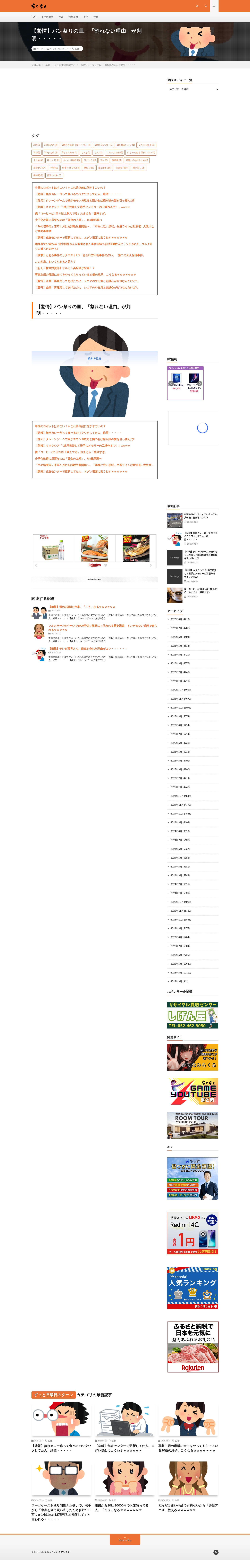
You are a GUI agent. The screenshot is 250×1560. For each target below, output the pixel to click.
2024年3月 (176, 875)
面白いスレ (54, 175)
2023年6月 (176, 955)
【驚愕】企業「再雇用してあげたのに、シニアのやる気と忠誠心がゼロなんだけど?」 (87, 281)
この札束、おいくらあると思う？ (55, 261)
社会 (95, 17)
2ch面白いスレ (103, 145)
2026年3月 (176, 663)
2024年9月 (176, 822)
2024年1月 (176, 893)
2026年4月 (176, 655)
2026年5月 (176, 646)
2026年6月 (176, 637)
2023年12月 (177, 902)
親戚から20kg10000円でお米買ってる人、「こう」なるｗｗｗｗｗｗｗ (122, 1508)
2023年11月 (177, 911)
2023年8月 (176, 937)
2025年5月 (176, 752)
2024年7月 (176, 840)
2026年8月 (176, 619)
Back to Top (125, 1540)
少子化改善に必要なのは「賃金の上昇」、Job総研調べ (68, 220)
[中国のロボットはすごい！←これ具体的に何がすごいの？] (174, 520)
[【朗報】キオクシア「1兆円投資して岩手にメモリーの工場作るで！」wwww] (174, 576)
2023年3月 (176, 981)
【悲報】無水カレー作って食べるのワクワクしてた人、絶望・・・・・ (78, 194)
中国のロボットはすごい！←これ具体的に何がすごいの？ (70, 187)
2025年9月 (176, 716)
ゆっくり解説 (71, 160)
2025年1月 (176, 787)
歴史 (89, 168)
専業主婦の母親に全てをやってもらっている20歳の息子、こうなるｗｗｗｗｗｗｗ (85, 274)
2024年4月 (176, 867)
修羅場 (116, 160)
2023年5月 (176, 964)
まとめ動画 (47, 17)
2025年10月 (177, 708)
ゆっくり (53, 160)
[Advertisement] (94, 102)
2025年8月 (176, 725)
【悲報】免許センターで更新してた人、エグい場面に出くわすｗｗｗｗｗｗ (81, 237)
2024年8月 (176, 831)
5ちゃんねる (69, 153)
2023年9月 (176, 928)
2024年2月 (176, 884)
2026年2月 (176, 672)
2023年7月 (176, 946)
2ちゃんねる (146, 145)
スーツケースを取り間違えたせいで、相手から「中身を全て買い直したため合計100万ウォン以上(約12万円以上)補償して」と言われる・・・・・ (61, 1512)
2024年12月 (177, 796)
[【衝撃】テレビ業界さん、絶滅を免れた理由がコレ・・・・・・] (39, 654)
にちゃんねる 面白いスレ (141, 153)
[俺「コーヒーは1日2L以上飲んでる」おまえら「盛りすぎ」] (174, 595)
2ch (36, 145)
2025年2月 (176, 778)
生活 (85, 17)
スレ (103, 160)
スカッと (90, 160)
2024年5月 (176, 858)
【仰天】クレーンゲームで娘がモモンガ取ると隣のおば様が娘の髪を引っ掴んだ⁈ (84, 200)
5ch (36, 153)
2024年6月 (176, 849)
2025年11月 (177, 699)
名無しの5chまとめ (137, 160)
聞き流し (138, 168)
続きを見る (94, 358)
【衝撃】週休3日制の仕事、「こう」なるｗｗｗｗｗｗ (81, 607)
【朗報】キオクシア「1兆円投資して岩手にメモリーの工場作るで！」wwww (82, 207)
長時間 (38, 175)
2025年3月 (176, 769)
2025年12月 (177, 690)
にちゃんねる (115, 153)
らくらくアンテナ (61, 1552)
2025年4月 (176, 761)
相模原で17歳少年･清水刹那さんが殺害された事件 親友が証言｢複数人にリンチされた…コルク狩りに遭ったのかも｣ (93, 246)
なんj (98, 153)
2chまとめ (50, 145)
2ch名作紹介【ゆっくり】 (76, 145)
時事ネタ (73, 17)
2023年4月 (176, 973)
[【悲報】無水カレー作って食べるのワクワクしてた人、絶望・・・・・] (174, 539)
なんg (85, 153)
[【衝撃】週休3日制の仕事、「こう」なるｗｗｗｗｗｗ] (39, 612)
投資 (61, 17)
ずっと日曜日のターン (60, 49)
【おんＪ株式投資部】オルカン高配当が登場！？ (65, 268)
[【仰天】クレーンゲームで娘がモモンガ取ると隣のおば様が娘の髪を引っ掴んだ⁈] (174, 557)
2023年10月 (177, 920)
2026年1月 (176, 681)
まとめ (38, 160)
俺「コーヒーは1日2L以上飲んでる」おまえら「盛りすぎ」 (71, 213)
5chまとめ (50, 153)
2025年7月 (176, 734)
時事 (54, 168)
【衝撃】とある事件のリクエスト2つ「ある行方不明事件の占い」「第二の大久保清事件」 (90, 255)
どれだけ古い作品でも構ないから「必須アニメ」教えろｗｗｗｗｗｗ (188, 1508)
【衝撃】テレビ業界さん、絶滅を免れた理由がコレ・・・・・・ (87, 648)
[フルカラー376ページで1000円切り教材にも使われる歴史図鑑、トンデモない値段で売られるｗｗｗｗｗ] (39, 631)
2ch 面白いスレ (126, 145)
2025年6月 (176, 743)
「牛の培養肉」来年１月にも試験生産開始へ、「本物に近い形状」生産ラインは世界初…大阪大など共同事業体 (94, 229)
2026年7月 (176, 628)
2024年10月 (177, 814)
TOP (33, 17)
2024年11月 (177, 805)
